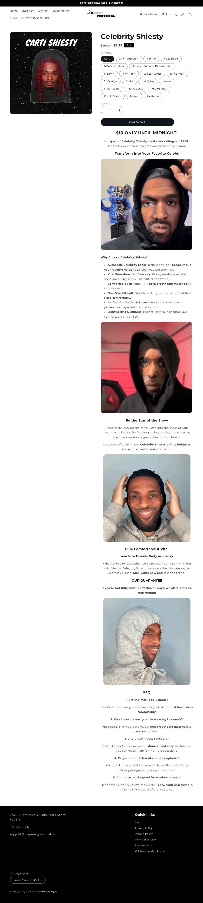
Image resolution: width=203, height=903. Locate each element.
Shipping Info (143, 845)
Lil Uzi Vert (177, 73)
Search (139, 822)
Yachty (151, 58)
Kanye (167, 81)
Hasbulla (153, 96)
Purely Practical (26, 892)
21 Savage (110, 81)
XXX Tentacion (128, 58)
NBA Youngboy (114, 66)
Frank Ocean (112, 96)
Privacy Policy (144, 828)
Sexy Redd (171, 58)
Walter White (153, 73)
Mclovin (109, 73)
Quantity (106, 103)
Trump (134, 96)
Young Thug (159, 88)
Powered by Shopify (46, 892)
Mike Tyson (111, 88)
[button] (175, 14)
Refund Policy (144, 834)
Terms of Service (145, 839)
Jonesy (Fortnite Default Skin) (153, 66)
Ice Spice (148, 81)
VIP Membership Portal (150, 851)
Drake (129, 81)
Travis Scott (135, 88)
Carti (107, 58)
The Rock (129, 73)
